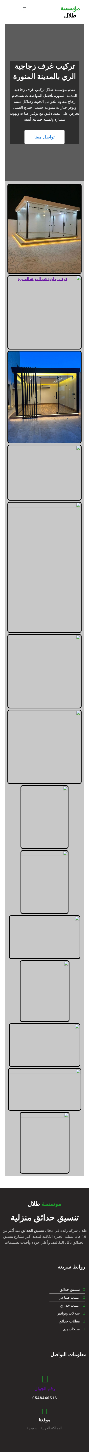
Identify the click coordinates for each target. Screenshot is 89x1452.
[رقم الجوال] (45, 1379)
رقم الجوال (44, 1388)
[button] (24, 9)
